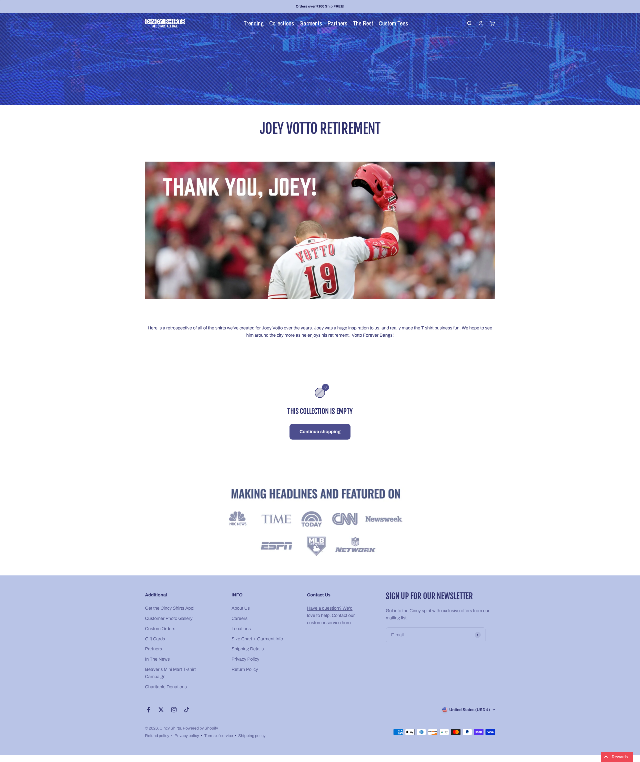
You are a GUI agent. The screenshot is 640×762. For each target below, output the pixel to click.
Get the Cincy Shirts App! (169, 608)
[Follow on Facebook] (148, 709)
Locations (241, 628)
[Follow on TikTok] (186, 709)
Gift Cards (155, 638)
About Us (241, 608)
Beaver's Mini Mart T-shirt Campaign (170, 673)
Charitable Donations (166, 686)
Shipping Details (248, 648)
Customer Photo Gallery (168, 618)
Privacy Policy (245, 659)
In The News (157, 659)
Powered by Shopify (200, 728)
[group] (320, 523)
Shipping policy (252, 736)
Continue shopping (320, 431)
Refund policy (157, 736)
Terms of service (218, 736)
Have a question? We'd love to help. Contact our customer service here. (331, 615)
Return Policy (245, 669)
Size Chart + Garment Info (257, 638)
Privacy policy (186, 736)
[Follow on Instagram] (173, 709)
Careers (240, 618)
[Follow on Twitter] (161, 709)
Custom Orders (160, 628)
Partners (153, 648)
